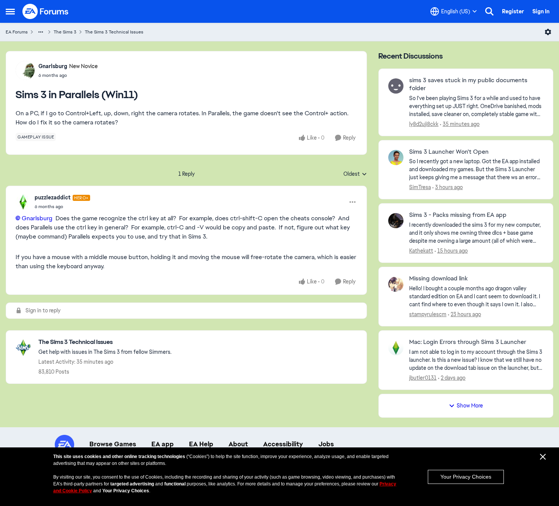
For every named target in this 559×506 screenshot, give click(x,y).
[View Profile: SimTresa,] (395, 157)
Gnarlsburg (52, 66)
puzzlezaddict (53, 197)
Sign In (540, 11)
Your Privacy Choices (465, 477)
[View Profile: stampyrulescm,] (395, 284)
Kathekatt (421, 250)
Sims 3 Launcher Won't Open (449, 152)
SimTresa (420, 187)
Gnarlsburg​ (37, 218)
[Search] (489, 11)
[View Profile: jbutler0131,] (395, 347)
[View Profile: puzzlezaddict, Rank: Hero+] (23, 202)
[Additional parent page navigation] (40, 32)
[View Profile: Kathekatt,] (395, 220)
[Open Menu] (548, 32)
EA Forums (17, 32)
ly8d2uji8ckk (423, 124)
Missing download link (438, 278)
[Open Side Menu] (10, 11)
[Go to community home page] (45, 11)
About (238, 444)
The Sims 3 (65, 32)
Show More (470, 405)
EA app (162, 444)
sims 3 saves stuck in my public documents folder (468, 84)
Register (513, 11)
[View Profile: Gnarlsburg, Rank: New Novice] (25, 70)
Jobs (326, 444)
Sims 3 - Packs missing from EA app (458, 215)
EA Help (201, 444)
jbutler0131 (423, 377)
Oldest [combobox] (355, 174)
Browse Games (112, 444)
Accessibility (283, 444)
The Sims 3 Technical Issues (114, 32)
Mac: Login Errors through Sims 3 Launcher (467, 342)
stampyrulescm (427, 314)
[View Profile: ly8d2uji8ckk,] (395, 86)
